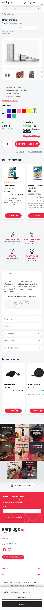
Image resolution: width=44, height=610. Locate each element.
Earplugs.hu (25, 582)
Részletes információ (10, 101)
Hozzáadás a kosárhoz (25, 144)
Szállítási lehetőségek (32, 137)
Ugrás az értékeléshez (29, 28)
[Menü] (41, 2)
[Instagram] (9, 549)
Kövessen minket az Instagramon (24, 485)
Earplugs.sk (17, 582)
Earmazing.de (35, 582)
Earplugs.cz (8, 582)
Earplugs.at (14, 586)
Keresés (39, 8)
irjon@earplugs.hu (12, 544)
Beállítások (22, 597)
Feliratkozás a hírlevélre (14, 517)
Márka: (6, 33)
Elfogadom (22, 604)
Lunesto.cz (30, 586)
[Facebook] (4, 549)
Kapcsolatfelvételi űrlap (13, 557)
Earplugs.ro (22, 586)
